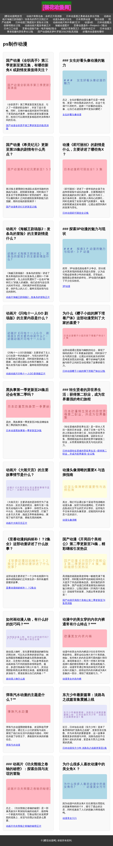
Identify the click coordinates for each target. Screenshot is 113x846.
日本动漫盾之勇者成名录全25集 (82, 16)
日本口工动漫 (11, 28)
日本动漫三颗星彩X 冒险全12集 (32, 22)
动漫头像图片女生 (62, 19)
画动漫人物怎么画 (15, 679)
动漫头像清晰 (70, 520)
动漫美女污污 (70, 818)
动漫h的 (89, 22)
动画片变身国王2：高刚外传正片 (78, 28)
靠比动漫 (99, 19)
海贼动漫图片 (62, 25)
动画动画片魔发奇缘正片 (38, 25)
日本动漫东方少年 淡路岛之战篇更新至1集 (85, 748)
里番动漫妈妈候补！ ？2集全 (21, 588)
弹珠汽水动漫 (13, 745)
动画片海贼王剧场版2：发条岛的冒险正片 (28, 297)
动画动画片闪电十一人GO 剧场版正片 (25, 373)
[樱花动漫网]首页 (13, 16)
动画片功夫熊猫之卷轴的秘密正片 (23, 826)
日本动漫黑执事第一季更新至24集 (24, 430)
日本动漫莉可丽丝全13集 (76, 213)
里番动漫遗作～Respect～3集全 (90, 25)
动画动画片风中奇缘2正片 (66, 22)
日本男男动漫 (83, 19)
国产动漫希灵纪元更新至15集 (21, 206)
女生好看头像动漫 (72, 114)
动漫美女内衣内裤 (72, 679)
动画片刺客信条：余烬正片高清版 (44, 16)
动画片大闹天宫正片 (16, 523)
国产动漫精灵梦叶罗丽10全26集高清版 (58, 31)
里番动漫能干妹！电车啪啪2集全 (39, 28)
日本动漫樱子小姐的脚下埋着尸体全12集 (84, 371)
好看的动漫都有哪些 (93, 31)
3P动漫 (66, 286)
